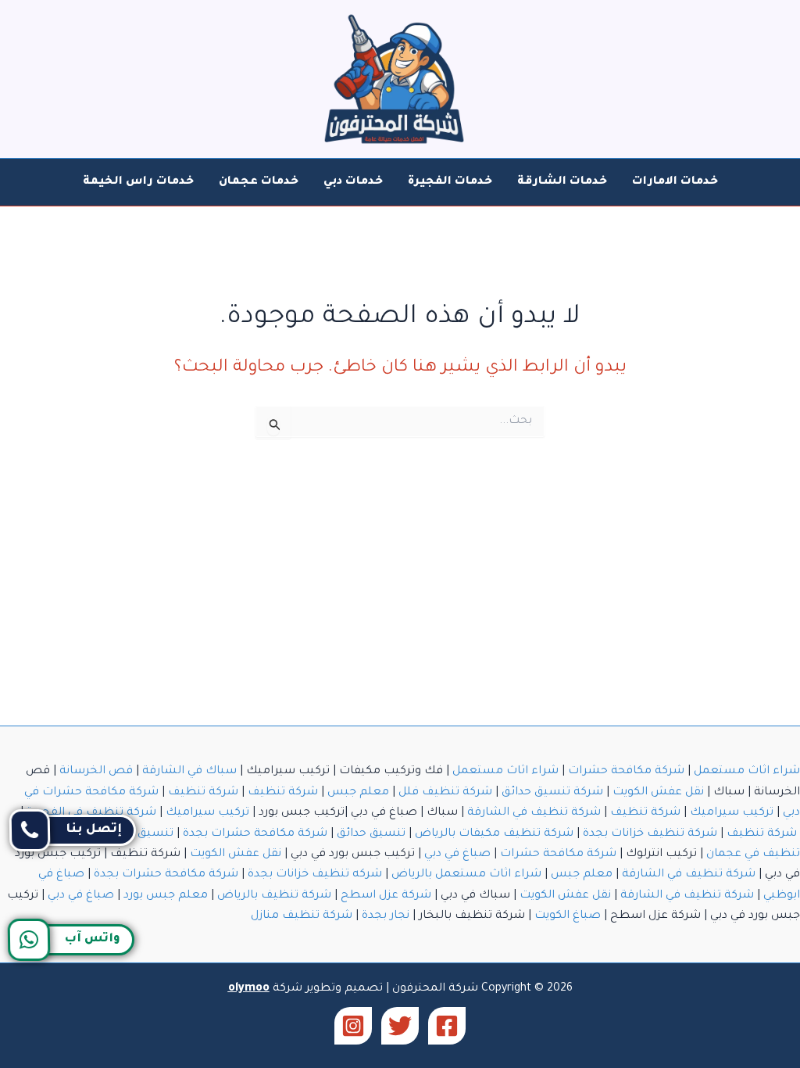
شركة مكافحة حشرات (626, 771)
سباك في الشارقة (189, 771)
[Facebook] (447, 1026)
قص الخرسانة (96, 771)
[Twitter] (400, 1026)
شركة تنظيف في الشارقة (534, 813)
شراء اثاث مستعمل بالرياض (466, 875)
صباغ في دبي (457, 854)
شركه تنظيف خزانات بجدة (315, 875)
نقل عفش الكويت (658, 793)
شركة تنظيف (283, 793)
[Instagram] (353, 1026)
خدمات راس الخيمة (138, 182)
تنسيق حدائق (371, 834)
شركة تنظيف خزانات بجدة (650, 834)
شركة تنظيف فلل (445, 793)
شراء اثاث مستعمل (747, 771)
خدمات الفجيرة (450, 182)
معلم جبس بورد (165, 896)
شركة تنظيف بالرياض (274, 896)
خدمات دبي (353, 182)
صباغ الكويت (567, 916)
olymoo (249, 989)
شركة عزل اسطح (386, 896)
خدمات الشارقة (562, 182)
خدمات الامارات (675, 182)
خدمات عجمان (258, 182)
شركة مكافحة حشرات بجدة (255, 834)
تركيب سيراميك (731, 813)
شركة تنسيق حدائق (552, 793)
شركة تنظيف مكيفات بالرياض (494, 834)
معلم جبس (358, 793)
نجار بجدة (385, 916)
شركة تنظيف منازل (301, 916)
